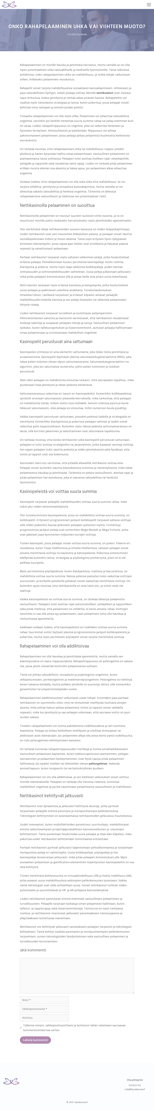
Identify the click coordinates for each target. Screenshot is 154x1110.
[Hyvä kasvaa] (9, 4)
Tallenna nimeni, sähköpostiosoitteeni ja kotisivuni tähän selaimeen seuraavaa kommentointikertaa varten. (74, 1027)
